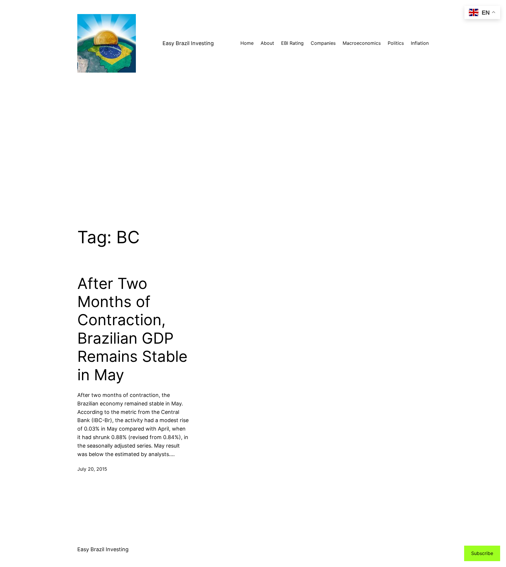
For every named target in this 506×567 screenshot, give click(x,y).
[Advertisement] (253, 149)
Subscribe (482, 553)
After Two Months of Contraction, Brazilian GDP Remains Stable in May (132, 329)
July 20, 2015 (92, 469)
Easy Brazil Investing (188, 43)
